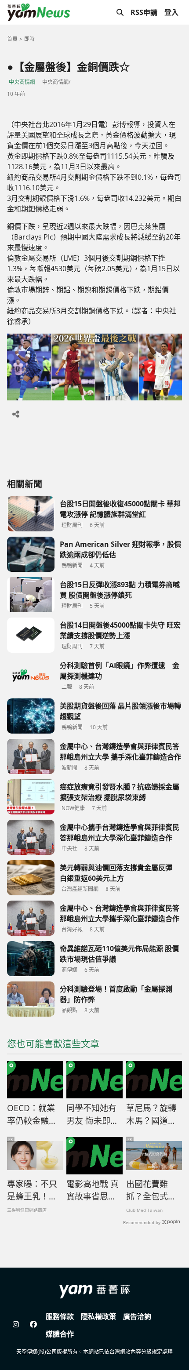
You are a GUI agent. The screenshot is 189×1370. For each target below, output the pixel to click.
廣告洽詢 (137, 1316)
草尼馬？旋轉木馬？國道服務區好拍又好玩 (151, 1114)
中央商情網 (22, 82)
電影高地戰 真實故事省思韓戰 (92, 1190)
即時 (29, 39)
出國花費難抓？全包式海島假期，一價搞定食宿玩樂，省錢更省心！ (151, 1190)
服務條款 (60, 1316)
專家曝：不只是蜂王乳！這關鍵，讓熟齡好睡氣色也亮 (32, 1190)
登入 (171, 12)
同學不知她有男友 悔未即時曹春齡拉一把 (92, 1114)
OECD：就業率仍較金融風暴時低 (32, 1114)
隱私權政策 (98, 1316)
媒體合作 (60, 1334)
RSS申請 (144, 12)
